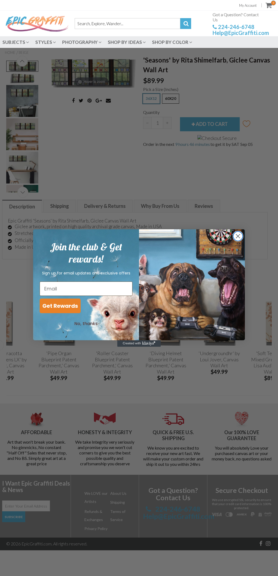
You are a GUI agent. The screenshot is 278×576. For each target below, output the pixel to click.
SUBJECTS (14, 42)
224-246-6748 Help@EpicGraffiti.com (241, 30)
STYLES (44, 42)
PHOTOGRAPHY (80, 42)
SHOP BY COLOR (170, 42)
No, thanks (86, 323)
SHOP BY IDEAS (125, 42)
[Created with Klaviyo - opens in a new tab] (139, 343)
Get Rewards (60, 306)
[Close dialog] (238, 236)
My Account (248, 5)
